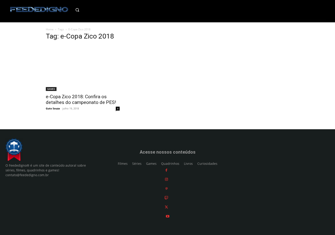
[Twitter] (166, 207)
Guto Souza (53, 108)
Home (50, 29)
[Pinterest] (166, 189)
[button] (87, 10)
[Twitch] (166, 198)
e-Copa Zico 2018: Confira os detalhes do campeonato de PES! (81, 99)
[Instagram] (166, 179)
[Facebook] (166, 170)
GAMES (51, 88)
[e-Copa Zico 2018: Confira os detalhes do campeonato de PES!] (83, 68)
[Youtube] (167, 216)
